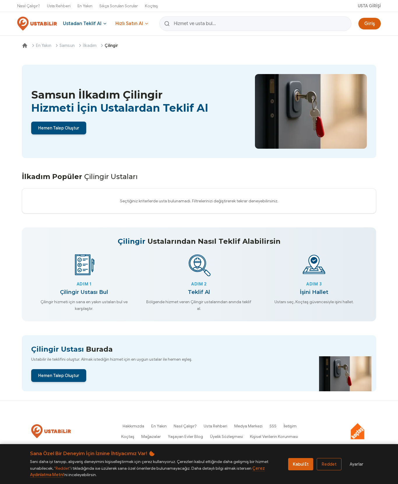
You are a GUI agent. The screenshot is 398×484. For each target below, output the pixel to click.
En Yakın (85, 5)
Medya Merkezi (248, 426)
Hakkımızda (133, 426)
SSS (273, 426)
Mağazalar (151, 436)
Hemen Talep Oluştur (58, 128)
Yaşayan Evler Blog (185, 436)
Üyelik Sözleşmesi (226, 436)
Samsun (67, 45)
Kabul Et (301, 464)
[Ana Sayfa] (25, 45)
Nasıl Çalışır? (28, 5)
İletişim (290, 426)
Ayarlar (356, 464)
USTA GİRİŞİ (369, 5)
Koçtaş (151, 5)
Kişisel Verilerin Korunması (274, 436)
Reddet (329, 464)
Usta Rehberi (59, 5)
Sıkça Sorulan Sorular (118, 5)
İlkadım (89, 45)
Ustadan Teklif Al (82, 24)
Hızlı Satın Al (129, 24)
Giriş (369, 24)
